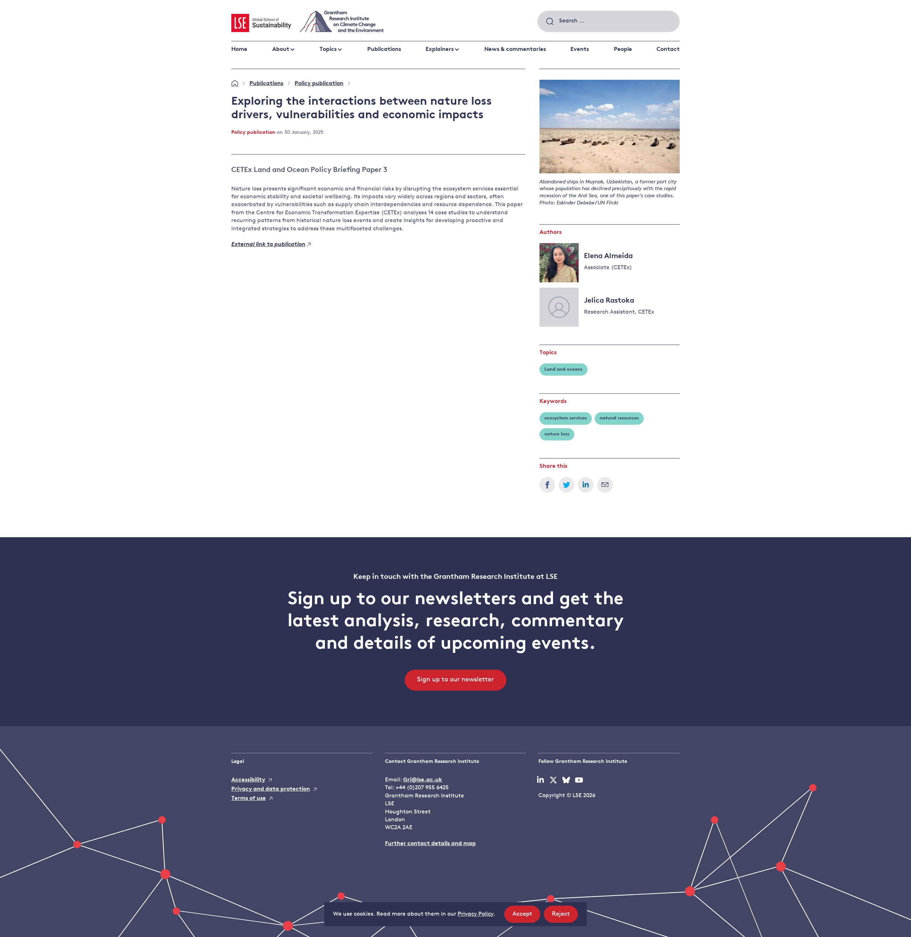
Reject (565, 917)
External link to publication (268, 244)
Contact (668, 49)
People (623, 49)
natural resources (619, 418)
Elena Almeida (608, 256)
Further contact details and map (430, 844)
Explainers (440, 49)
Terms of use (248, 798)
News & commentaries (515, 49)
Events (579, 49)
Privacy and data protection (270, 789)
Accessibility (248, 780)
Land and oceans (563, 369)
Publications (384, 49)
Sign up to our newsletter (455, 680)
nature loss (556, 434)
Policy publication (319, 84)
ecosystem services (565, 418)
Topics (328, 49)
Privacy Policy (476, 914)
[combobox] (608, 21)
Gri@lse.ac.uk (422, 780)
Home (239, 49)
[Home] (234, 84)
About (280, 49)
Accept (526, 917)
